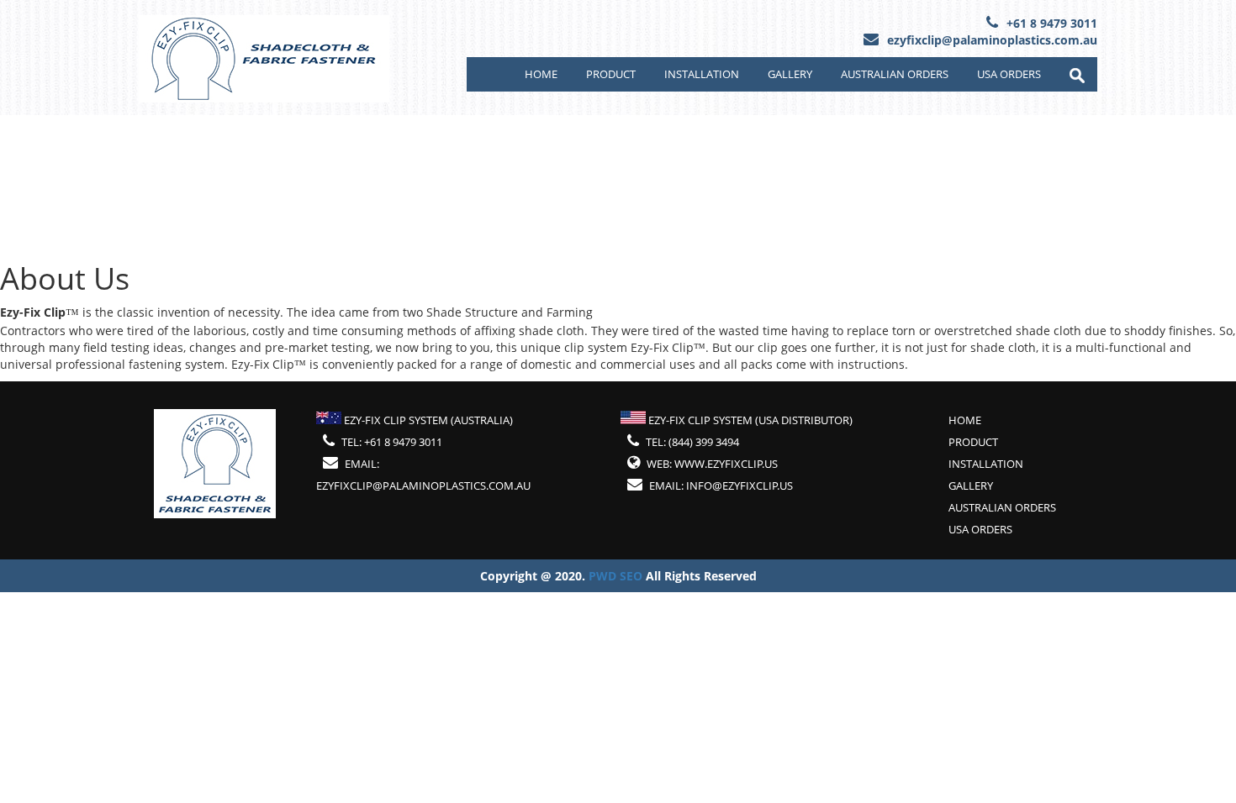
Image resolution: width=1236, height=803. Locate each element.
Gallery (790, 73)
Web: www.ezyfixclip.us (712, 463)
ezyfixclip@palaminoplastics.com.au (992, 40)
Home (541, 73)
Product (611, 73)
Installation (701, 73)
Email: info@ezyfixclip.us (721, 485)
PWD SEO (617, 576)
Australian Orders (894, 73)
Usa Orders (1009, 73)
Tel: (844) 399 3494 (692, 441)
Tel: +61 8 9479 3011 (391, 441)
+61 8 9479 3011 (1051, 23)
